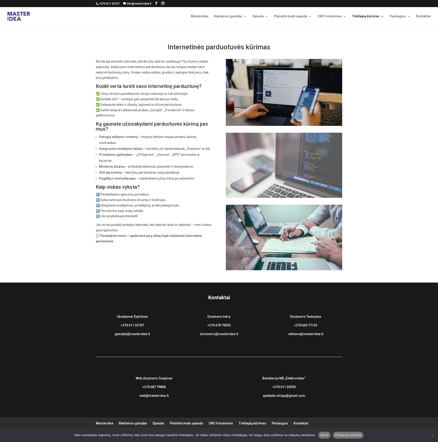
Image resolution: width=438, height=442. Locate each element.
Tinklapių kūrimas (365, 16)
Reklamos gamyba (228, 16)
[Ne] (432, 435)
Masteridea (199, 16)
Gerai (324, 435)
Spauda (258, 16)
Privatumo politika (348, 435)
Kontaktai (423, 16)
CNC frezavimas (330, 16)
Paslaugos (398, 16)
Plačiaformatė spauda (290, 16)
